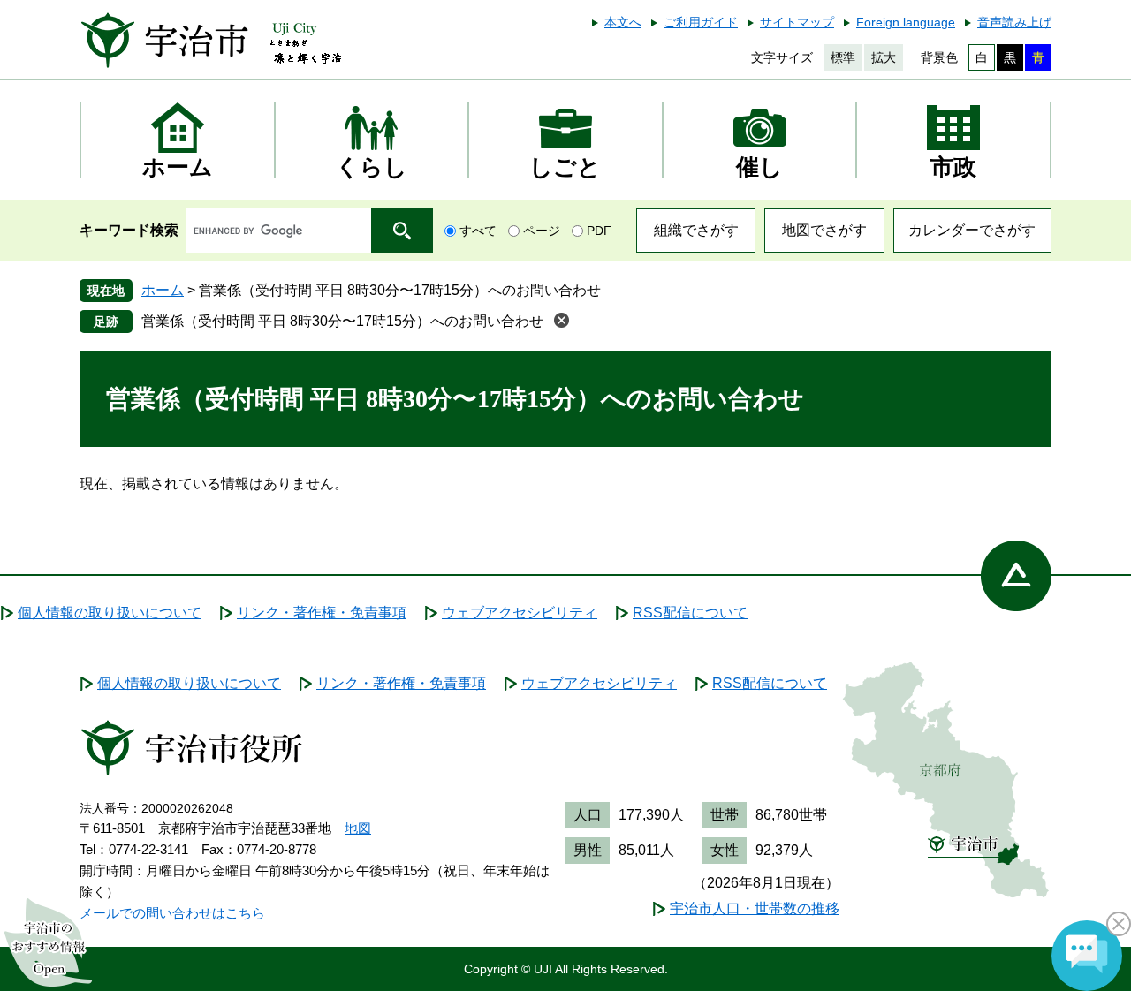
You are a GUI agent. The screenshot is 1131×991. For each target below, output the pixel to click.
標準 (843, 57)
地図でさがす (824, 230)
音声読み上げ (1014, 22)
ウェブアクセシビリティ (519, 612)
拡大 (883, 57)
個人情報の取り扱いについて (109, 612)
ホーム (162, 290)
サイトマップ (797, 22)
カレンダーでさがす (972, 230)
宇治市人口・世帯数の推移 (754, 908)
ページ (541, 230)
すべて (478, 230)
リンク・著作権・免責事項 (321, 612)
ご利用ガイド (701, 22)
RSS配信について (690, 612)
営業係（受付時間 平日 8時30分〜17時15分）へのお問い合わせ (342, 321)
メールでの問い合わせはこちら (172, 912)
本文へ (622, 22)
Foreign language (905, 22)
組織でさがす (696, 230)
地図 (358, 828)
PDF (599, 230)
